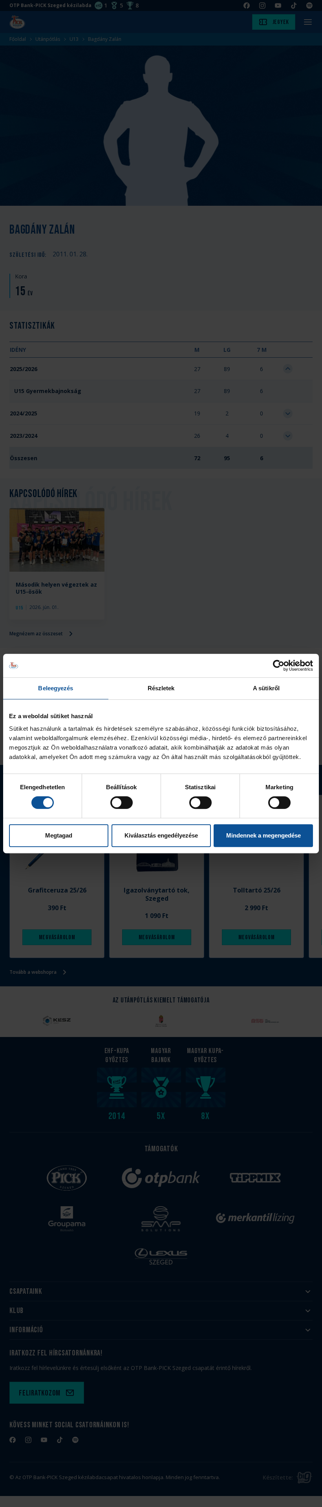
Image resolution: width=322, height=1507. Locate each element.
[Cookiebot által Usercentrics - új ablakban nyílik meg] (278, 665)
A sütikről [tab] (266, 688)
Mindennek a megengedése (263, 835)
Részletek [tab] (161, 688)
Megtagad (58, 835)
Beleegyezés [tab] (55, 688)
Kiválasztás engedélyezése (161, 835)
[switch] (121, 802)
